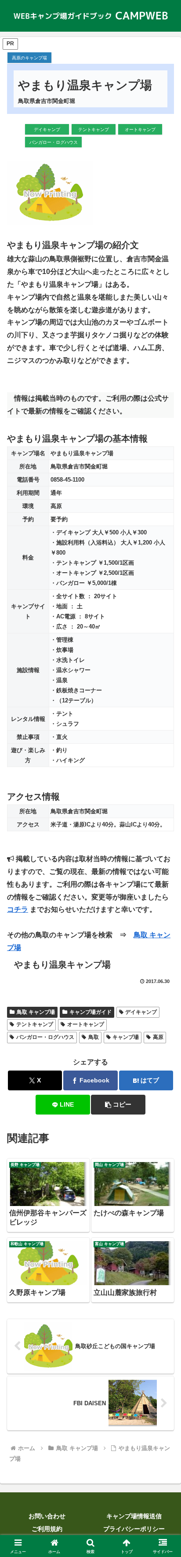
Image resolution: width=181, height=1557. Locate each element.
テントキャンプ (34, 1024)
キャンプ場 (125, 1037)
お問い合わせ (47, 1516)
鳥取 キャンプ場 (36, 1012)
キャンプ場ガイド (90, 1012)
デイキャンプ (141, 1012)
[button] (118, 1105)
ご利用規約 (47, 1528)
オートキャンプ (85, 1024)
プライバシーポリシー (134, 1528)
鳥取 (93, 1037)
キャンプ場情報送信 (134, 1516)
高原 (158, 1037)
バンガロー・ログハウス (45, 1037)
